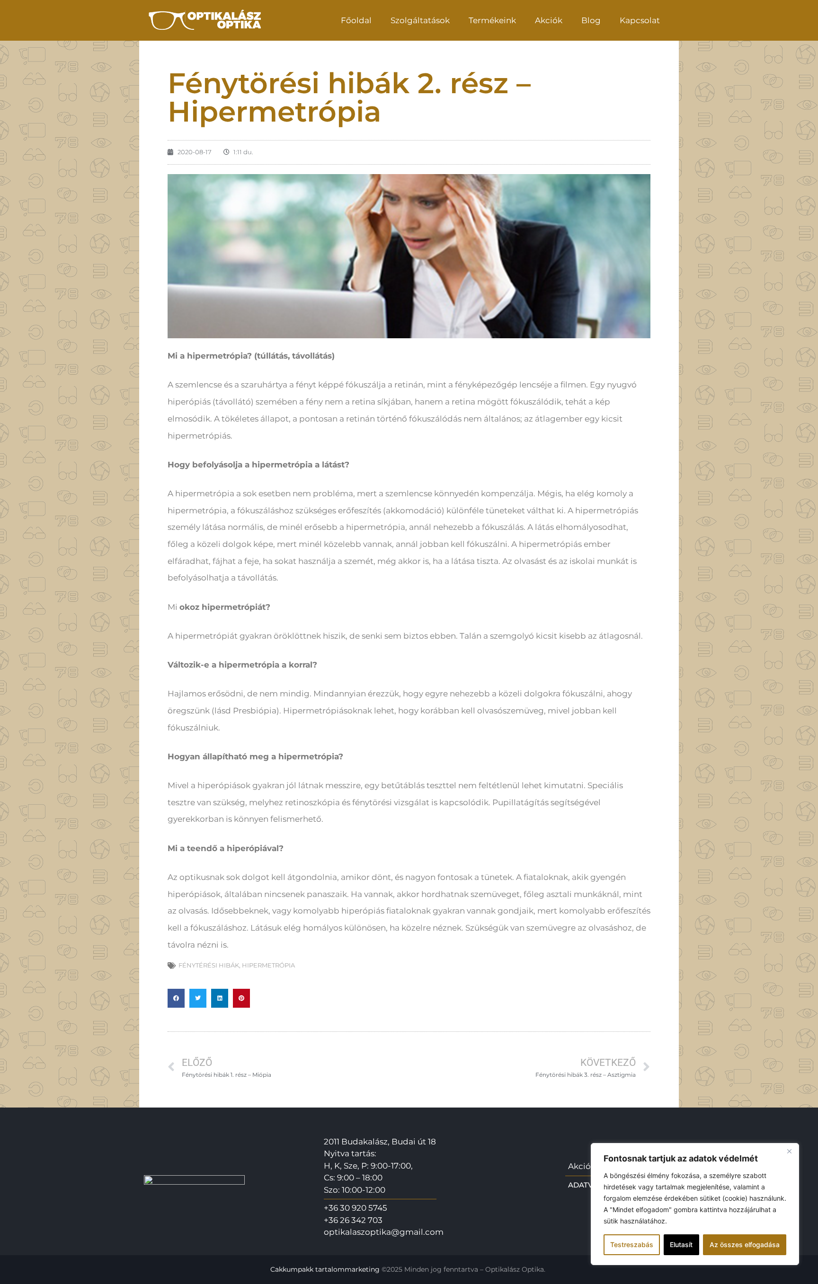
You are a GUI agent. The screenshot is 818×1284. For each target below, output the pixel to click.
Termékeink (492, 20)
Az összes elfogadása (745, 1244)
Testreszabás (631, 1244)
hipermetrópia (268, 965)
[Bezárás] (789, 1151)
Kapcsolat (640, 20)
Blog (591, 20)
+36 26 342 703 (353, 1220)
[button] (176, 998)
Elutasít (681, 1244)
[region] (695, 1204)
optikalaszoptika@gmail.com (384, 1232)
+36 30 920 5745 (355, 1208)
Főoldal (356, 20)
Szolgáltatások (420, 20)
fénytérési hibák (208, 965)
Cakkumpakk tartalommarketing (325, 1269)
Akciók (548, 20)
